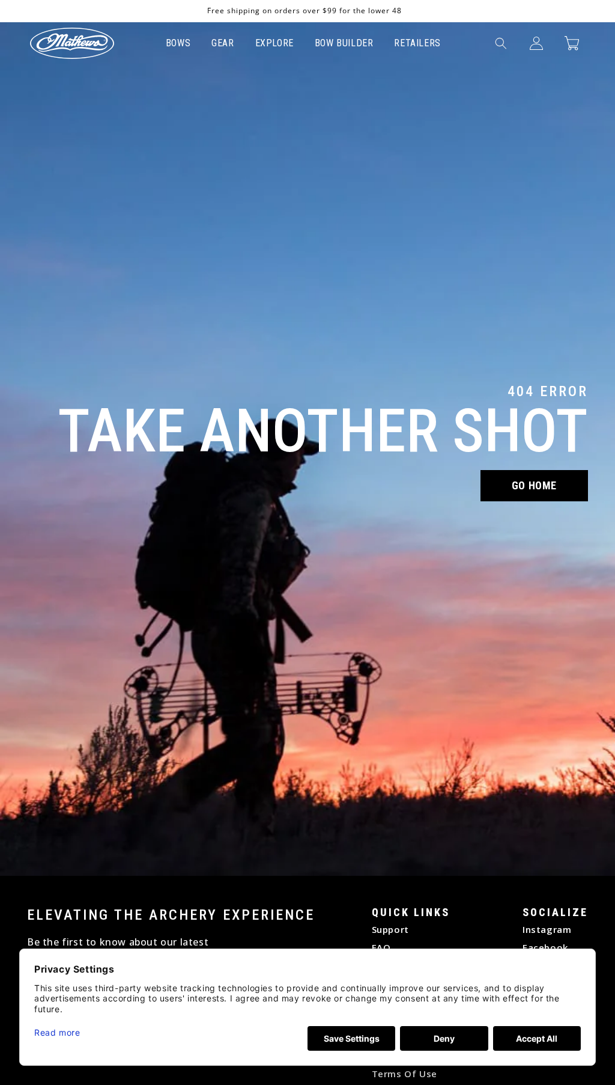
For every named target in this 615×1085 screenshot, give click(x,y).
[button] (501, 43)
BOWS (178, 43)
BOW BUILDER (344, 43)
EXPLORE (274, 43)
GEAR (222, 43)
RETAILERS (417, 43)
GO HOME (534, 485)
